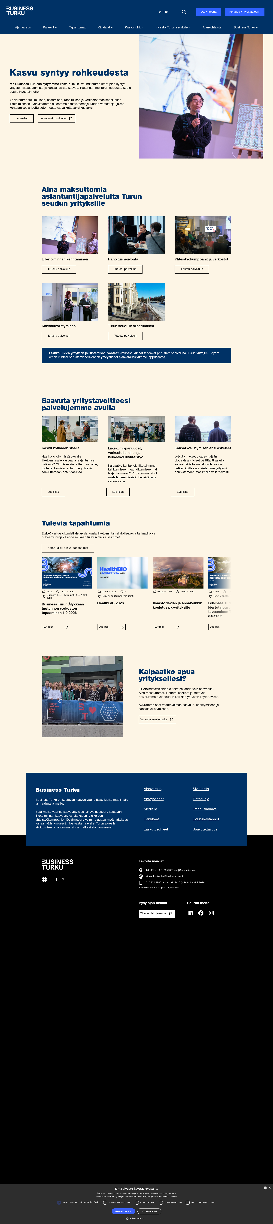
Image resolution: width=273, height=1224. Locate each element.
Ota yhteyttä (209, 12)
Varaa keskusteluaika (53, 118)
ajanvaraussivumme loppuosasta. (142, 357)
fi (160, 12)
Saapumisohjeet (188, 870)
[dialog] (136, 1204)
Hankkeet (151, 819)
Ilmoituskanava (205, 809)
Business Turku (245, 27)
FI (52, 879)
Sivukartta (201, 789)
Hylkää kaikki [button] (149, 1211)
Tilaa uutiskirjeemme (153, 913)
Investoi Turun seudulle (172, 27)
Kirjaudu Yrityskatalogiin (244, 12)
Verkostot (22, 118)
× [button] (269, 1188)
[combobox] (265, 1188)
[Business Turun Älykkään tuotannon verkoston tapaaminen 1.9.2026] (67, 587)
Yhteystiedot (154, 799)
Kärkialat (104, 27)
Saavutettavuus (205, 829)
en (167, 12)
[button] (136, 1218)
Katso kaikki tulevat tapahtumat (68, 548)
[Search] (184, 12)
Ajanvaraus (152, 789)
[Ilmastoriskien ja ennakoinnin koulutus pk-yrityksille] (178, 587)
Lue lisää (53, 492)
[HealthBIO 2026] (122, 587)
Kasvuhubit (133, 27)
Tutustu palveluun (59, 269)
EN (62, 879)
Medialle (150, 809)
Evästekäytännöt (206, 819)
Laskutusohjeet (156, 829)
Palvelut (49, 27)
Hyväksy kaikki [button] (123, 1211)
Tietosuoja (201, 799)
